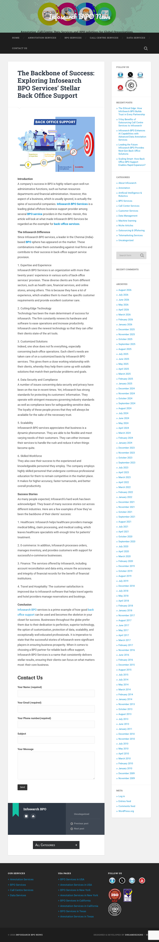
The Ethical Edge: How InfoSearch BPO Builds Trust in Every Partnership (131, 111)
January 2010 (125, 768)
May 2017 (123, 630)
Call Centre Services (104, 37)
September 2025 (126, 344)
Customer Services (128, 210)
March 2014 (124, 689)
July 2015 (123, 674)
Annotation (124, 188)
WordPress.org (126, 811)
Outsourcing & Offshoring (131, 230)
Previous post (81, 823)
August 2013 (124, 714)
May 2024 (123, 423)
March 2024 (124, 433)
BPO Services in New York (75, 890)
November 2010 (126, 739)
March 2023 (124, 477)
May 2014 (123, 684)
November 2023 (126, 452)
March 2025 (124, 373)
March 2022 (124, 487)
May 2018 (123, 595)
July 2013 (123, 719)
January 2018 (125, 610)
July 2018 (123, 590)
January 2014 (125, 699)
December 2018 (126, 586)
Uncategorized (81, 814)
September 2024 (126, 403)
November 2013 (126, 704)
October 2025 (125, 339)
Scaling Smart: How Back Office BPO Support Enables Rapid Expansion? (131, 161)
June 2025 (123, 359)
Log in (121, 796)
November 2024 (126, 393)
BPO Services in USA (72, 879)
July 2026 (123, 294)
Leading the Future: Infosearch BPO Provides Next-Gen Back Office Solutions (131, 149)
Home (16, 37)
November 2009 (126, 778)
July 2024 (123, 413)
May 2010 (123, 748)
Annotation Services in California (79, 906)
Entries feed (124, 801)
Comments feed (126, 806)
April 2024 (123, 428)
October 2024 (125, 398)
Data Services (136, 37)
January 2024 (125, 442)
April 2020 (123, 551)
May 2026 (123, 304)
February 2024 (125, 438)
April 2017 (123, 635)
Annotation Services (42, 37)
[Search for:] (131, 255)
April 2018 (123, 600)
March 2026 (124, 314)
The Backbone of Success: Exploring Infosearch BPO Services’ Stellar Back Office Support (56, 84)
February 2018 (125, 605)
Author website (33, 816)
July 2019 (123, 581)
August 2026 (124, 290)
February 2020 (125, 561)
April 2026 (123, 309)
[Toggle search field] (146, 48)
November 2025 (126, 334)
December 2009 (126, 773)
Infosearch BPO (27, 609)
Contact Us (19, 48)
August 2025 (124, 349)
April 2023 (123, 472)
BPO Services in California (75, 900)
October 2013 (125, 709)
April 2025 (123, 369)
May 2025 (123, 364)
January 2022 (125, 497)
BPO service (34, 214)
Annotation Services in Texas (77, 916)
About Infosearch (127, 183)
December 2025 (126, 329)
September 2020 (126, 541)
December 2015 (126, 664)
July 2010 (123, 743)
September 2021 (126, 516)
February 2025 (125, 378)
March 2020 (124, 556)
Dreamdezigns (134, 934)
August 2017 (124, 620)
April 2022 (123, 482)
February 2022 (125, 492)
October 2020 (125, 536)
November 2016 (126, 650)
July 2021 (123, 526)
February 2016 (125, 659)
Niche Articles (125, 225)
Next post (79, 828)
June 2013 (123, 724)
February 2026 (125, 319)
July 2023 (123, 467)
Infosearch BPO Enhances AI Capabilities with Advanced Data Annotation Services (132, 135)
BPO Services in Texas (73, 911)
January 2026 (125, 324)
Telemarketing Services (130, 235)
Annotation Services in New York (79, 895)
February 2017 (125, 645)
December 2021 (126, 502)
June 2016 (123, 655)
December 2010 (126, 734)
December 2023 (126, 447)
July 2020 (123, 546)
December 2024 (126, 388)
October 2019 (125, 571)
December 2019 (126, 566)
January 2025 (125, 383)
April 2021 (123, 531)
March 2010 (124, 758)
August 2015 (124, 669)
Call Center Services (128, 205)
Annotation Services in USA (76, 884)
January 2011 (125, 729)
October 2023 (125, 457)
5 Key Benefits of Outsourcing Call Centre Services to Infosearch (130, 122)
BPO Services (73, 37)
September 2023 (126, 462)
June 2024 (123, 418)
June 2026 (123, 299)
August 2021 (124, 521)
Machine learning (127, 220)
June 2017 (123, 625)
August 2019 (124, 576)
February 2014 (125, 694)
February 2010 (125, 763)
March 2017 (124, 640)
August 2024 (124, 408)
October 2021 (125, 512)
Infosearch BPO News (79, 16)
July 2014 (123, 679)
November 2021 (126, 507)
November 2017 (126, 615)
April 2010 (123, 753)
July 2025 (123, 354)
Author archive (26, 816)
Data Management (127, 215)
